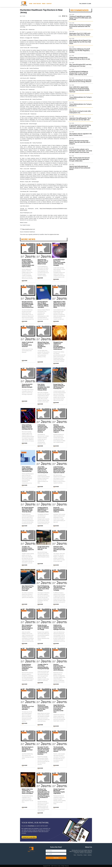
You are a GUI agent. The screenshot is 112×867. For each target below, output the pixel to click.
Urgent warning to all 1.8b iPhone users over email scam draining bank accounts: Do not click (59, 708)
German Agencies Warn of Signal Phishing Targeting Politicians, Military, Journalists (43, 304)
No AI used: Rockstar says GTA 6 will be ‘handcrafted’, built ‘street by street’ (28, 509)
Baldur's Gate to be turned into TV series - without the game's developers (28, 791)
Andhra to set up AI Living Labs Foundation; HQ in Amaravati (27, 344)
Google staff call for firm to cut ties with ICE (43, 548)
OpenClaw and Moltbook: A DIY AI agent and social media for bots (43, 262)
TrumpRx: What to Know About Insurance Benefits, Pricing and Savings (43, 666)
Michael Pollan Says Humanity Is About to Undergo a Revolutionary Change (44, 345)
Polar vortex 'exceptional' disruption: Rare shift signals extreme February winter (44, 387)
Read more (24, 280)
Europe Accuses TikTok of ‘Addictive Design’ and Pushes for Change (43, 627)
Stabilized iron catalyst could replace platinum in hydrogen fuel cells (59, 627)
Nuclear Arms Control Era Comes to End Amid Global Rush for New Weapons (43, 707)
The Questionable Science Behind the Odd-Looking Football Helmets (59, 749)
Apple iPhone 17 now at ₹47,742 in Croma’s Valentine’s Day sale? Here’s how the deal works (59, 304)
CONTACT (49, 3)
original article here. (54, 234)
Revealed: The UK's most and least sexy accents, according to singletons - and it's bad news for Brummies (43, 750)
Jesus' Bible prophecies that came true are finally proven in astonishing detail (43, 469)
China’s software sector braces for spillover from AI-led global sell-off (27, 427)
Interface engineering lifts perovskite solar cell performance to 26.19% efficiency (59, 667)
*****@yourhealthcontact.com (27, 229)
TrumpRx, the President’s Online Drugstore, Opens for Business (28, 549)
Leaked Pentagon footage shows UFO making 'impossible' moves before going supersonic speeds (59, 469)
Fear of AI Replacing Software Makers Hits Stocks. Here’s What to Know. (44, 588)
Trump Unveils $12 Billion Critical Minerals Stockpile (27, 386)
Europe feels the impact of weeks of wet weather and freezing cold (59, 386)
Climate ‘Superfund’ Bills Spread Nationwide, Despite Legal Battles (59, 791)
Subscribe (56, 857)
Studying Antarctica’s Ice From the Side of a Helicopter (28, 707)
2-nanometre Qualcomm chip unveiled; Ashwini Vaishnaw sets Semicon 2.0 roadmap (43, 428)
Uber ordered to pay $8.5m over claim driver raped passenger (28, 588)
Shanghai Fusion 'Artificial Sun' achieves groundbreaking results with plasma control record (59, 346)
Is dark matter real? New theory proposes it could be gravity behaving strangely (59, 262)
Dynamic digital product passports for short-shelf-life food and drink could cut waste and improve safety (28, 263)
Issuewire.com (38, 20)
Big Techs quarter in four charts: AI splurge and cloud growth (27, 749)
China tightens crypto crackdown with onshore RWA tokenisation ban (27, 469)
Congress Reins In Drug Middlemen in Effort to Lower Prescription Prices (43, 509)
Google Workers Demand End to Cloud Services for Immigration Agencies (27, 667)
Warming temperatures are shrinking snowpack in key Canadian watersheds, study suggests (59, 428)
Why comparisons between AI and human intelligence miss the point (27, 627)
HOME (30, 3)
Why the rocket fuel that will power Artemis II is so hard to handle (59, 588)
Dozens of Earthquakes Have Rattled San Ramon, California (58, 509)
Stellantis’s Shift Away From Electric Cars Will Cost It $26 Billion (59, 549)
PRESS (43, 3)
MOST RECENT (37, 3)
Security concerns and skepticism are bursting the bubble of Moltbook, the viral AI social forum (27, 304)
